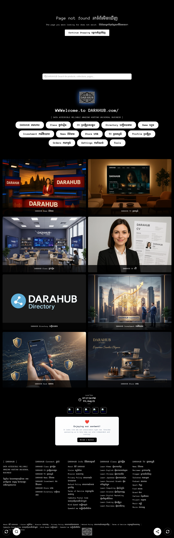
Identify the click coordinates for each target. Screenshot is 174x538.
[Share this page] (157, 531)
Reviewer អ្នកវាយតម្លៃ (141, 470)
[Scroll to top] (6, 531)
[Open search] (16, 531)
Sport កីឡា (137, 485)
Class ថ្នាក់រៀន (58, 125)
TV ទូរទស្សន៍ (115, 134)
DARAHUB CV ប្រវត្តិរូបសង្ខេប (46, 470)
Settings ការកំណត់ (92, 143)
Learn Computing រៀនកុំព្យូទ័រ (112, 488)
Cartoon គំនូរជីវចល (141, 496)
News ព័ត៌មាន (67, 134)
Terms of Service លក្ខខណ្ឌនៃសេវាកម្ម (126, 524)
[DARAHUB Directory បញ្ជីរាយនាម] (44, 302)
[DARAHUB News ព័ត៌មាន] (44, 187)
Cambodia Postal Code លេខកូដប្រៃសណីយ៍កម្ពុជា (20, 527)
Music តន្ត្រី (137, 503)
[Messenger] (87, 410)
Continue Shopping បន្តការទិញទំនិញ (87, 32)
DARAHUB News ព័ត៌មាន (45, 478)
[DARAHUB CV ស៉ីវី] (129, 244)
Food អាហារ (137, 489)
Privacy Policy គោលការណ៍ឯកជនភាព (65, 524)
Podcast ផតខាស (140, 481)
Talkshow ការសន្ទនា (141, 478)
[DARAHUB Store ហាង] (129, 359)
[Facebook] (79, 410)
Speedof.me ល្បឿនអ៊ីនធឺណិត (79, 508)
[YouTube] (70, 410)
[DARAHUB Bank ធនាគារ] (44, 359)
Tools (117, 143)
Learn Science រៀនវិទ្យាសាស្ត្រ (112, 492)
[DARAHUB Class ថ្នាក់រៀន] (44, 244)
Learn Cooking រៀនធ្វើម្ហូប (111, 502)
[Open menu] (87, 531)
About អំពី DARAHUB (76, 467)
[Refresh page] (167, 531)
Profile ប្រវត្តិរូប (141, 134)
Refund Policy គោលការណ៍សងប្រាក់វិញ (95, 524)
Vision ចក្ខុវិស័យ (75, 470)
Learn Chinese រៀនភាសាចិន (112, 474)
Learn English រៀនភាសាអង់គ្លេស (114, 470)
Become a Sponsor (87, 440)
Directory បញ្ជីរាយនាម (119, 125)
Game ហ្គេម (148, 125)
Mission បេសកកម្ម (75, 474)
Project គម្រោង (139, 500)
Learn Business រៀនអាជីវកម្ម (112, 506)
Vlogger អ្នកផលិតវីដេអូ (142, 474)
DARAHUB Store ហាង (44, 488)
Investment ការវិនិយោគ (36, 134)
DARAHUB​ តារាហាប (30, 125)
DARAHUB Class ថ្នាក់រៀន (46, 467)
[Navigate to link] (87, 97)
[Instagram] (95, 410)
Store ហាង (91, 134)
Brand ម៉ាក (137, 492)
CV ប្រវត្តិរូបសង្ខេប (86, 125)
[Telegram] (103, 410)
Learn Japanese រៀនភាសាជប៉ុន (113, 478)
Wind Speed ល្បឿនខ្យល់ (77, 505)
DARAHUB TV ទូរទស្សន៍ (44, 474)
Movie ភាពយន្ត (139, 507)
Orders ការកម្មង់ (62, 143)
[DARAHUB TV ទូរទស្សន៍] (129, 187)
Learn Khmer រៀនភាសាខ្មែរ (111, 467)
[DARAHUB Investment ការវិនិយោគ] (129, 302)
